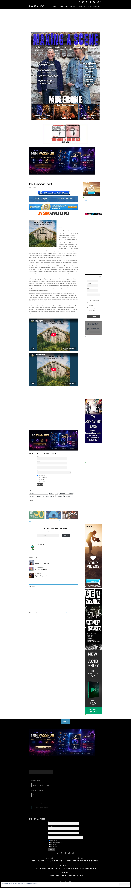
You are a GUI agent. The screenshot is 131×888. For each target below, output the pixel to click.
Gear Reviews (58, 861)
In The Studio (49, 861)
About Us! (82, 6)
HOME (54, 6)
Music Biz (41, 861)
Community (97, 6)
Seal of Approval (60, 868)
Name (38, 456)
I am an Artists (41, 479)
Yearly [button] (89, 771)
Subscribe (66, 535)
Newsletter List (41, 475)
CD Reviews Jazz (39, 567)
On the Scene (95, 861)
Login (81, 875)
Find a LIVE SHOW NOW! (72, 868)
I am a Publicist (41, 481)
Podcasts (87, 861)
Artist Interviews (78, 861)
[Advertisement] (65, 19)
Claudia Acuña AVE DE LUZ (42, 563)
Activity (52, 875)
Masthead (50, 868)
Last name (39, 461)
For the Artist (63, 6)
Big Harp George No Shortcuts (43, 576)
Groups (70, 875)
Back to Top (65, 721)
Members (64, 875)
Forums (58, 875)
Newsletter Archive (86, 868)
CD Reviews (38, 561)
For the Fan (73, 6)
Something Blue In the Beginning (53, 520)
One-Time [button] (41, 771)
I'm (49, 835)
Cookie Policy (27, 885)
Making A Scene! (64, 881)
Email (38, 465)
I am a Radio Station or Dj (44, 477)
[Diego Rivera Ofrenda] (70, 515)
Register (75, 875)
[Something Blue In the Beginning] (53, 515)
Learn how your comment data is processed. (57, 612)
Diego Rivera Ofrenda (67, 520)
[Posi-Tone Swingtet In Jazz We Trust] (36, 515)
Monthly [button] (65, 771)
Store (89, 6)
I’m (37, 470)
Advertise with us (41, 868)
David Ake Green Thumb (40, 183)
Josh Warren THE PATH (41, 569)
